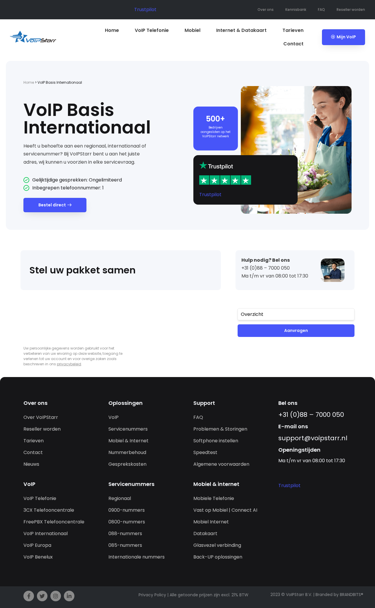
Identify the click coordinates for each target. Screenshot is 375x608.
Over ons (266, 9)
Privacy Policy (152, 595)
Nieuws (31, 464)
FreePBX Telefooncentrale (53, 521)
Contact (293, 43)
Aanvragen (296, 330)
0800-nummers (126, 521)
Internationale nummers (136, 557)
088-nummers (125, 533)
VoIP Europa (37, 545)
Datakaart (205, 533)
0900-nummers (126, 510)
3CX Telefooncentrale (48, 510)
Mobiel (192, 30)
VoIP (113, 417)
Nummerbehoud (127, 452)
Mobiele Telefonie (213, 498)
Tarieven (293, 30)
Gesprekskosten (127, 464)
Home (112, 30)
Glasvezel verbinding (217, 545)
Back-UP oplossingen (217, 557)
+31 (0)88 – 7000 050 (311, 414)
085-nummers (125, 545)
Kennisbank (295, 9)
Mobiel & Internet (128, 440)
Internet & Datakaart (241, 30)
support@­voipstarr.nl (312, 438)
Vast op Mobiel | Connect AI (225, 510)
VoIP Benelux (38, 557)
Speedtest (205, 452)
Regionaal (119, 498)
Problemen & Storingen (220, 429)
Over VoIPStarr (40, 417)
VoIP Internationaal (45, 533)
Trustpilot (145, 9)
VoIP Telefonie (152, 30)
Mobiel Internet (211, 521)
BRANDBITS (350, 594)
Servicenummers (128, 429)
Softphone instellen (215, 440)
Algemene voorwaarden (221, 464)
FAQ (321, 9)
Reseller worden (351, 9)
